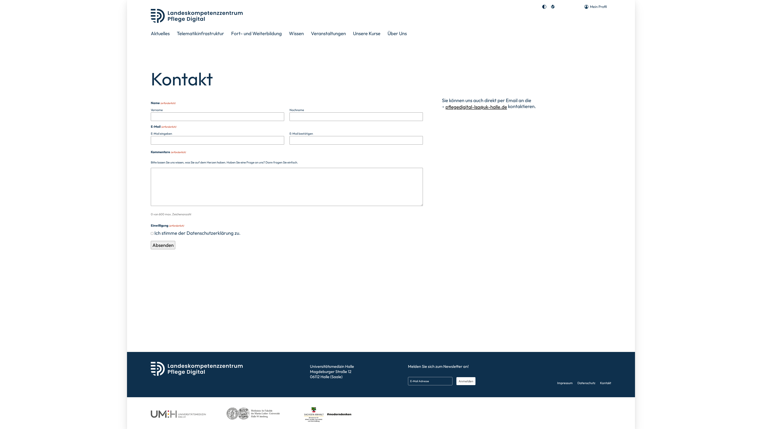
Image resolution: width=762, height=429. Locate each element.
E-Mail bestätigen (301, 133)
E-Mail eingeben (161, 133)
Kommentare (168, 152)
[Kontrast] (544, 7)
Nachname (297, 110)
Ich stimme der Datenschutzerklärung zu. (197, 233)
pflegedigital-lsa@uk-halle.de (476, 107)
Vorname (157, 110)
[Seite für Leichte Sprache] (553, 7)
